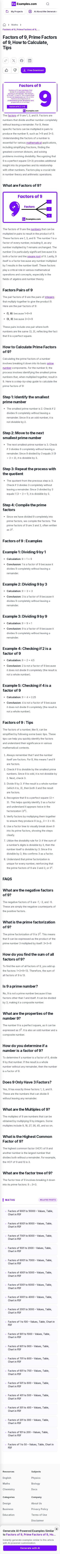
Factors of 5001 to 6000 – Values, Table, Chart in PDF (30, 1286)
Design (7, 1503)
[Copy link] (6, 61)
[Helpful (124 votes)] (7, 70)
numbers (36, 229)
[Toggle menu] (6, 4)
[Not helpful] (15, 70)
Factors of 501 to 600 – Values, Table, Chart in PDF (28, 1385)
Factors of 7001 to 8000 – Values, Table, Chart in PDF (30, 1237)
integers (49, 297)
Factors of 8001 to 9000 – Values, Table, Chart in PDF (30, 1225)
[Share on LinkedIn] (30, 61)
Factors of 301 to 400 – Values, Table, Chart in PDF (28, 1409)
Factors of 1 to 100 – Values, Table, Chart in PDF (31, 1323)
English (7, 1477)
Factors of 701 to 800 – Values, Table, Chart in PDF (28, 1360)
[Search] (48, 4)
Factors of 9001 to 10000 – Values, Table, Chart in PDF (30, 1213)
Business (8, 1509)
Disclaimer (37, 1520)
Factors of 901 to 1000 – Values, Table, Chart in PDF (29, 1336)
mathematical (34, 142)
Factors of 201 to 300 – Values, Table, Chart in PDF (28, 1422)
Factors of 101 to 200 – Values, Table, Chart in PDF (28, 1434)
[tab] (14, 11)
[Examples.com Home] (24, 4)
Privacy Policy (39, 1509)
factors (12, 115)
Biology (35, 1483)
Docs (34, 1489)
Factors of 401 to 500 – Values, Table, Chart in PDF (28, 1397)
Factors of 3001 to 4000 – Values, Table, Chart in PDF (30, 1299)
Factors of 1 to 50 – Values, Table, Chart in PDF (31, 1446)
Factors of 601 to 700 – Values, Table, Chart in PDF (28, 1372)
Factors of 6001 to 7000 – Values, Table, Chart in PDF (30, 1262)
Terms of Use (39, 1514)
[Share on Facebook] (22, 61)
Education (8, 1514)
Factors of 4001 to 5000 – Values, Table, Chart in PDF (30, 1274)
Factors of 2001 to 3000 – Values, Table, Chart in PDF (30, 1311)
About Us (36, 1503)
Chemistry (9, 1489)
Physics (35, 1477)
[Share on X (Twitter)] (14, 61)
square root (33, 256)
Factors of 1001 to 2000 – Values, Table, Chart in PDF (29, 1250)
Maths (14, 24)
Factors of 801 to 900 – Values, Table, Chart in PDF (28, 1348)
